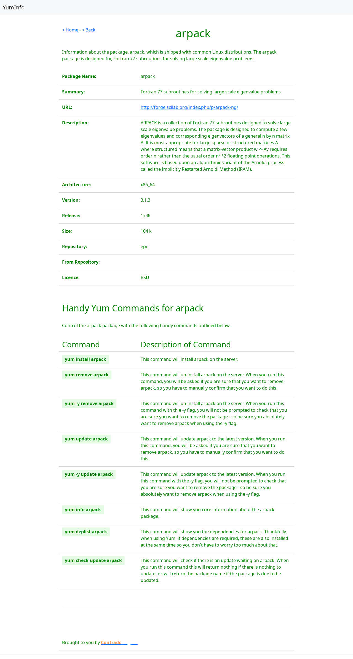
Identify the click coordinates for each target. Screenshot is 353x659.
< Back (88, 30)
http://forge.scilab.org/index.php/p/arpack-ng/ (189, 107)
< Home (70, 30)
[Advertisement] (29, 109)
